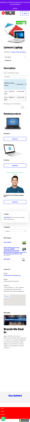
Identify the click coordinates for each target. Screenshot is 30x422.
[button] (23, 23)
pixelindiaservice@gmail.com (12, 275)
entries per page (13, 73)
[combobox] (15, 230)
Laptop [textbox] (14, 231)
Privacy (3, 414)
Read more (15, 139)
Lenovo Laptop (21, 52)
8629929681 (7, 217)
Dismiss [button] (15, 8)
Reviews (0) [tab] (8, 60)
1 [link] (22, 107)
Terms (2, 411)
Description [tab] (8, 57)
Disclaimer (4, 417)
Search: (7, 76)
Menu (25, 13)
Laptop (13, 52)
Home (2, 408)
